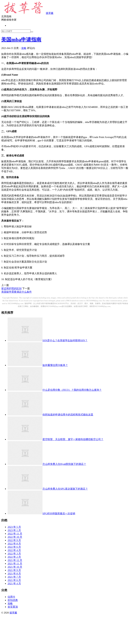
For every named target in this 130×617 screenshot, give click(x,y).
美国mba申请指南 (21, 39)
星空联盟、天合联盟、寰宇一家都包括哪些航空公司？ (72, 439)
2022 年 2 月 (14, 557)
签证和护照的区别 (11, 288)
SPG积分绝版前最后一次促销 (58, 513)
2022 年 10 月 (15, 537)
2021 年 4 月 (14, 583)
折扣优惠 (13, 600)
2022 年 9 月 (14, 540)
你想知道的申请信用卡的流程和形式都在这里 (67, 414)
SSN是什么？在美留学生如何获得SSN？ (65, 340)
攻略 (23, 48)
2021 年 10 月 (15, 567)
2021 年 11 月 (15, 563)
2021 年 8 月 (14, 573)
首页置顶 (13, 606)
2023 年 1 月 (14, 530)
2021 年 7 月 (14, 576)
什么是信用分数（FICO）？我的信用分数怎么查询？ (72, 390)
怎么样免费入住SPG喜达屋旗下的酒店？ (65, 488)
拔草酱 (49, 13)
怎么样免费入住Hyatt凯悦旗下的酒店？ (64, 464)
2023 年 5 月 (14, 527)
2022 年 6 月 (14, 547)
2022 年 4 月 (14, 550)
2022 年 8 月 (14, 543)
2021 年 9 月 (14, 570)
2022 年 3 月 (14, 553)
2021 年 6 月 (14, 580)
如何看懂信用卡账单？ (55, 365)
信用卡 (11, 596)
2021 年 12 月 (15, 560)
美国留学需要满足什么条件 (16, 291)
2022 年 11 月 (15, 533)
